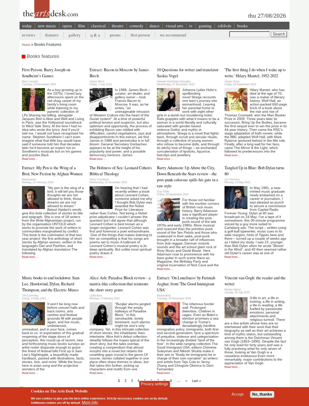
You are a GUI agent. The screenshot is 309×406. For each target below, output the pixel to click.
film (81, 25)
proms (115, 35)
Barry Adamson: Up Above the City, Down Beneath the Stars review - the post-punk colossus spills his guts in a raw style (187, 177)
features (52, 35)
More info (90, 402)
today (27, 25)
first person (140, 35)
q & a (95, 35)
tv (191, 25)
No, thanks (262, 394)
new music (47, 25)
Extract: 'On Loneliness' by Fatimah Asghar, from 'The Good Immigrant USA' (186, 284)
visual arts (174, 25)
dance (154, 25)
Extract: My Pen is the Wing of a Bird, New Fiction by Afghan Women (52, 170)
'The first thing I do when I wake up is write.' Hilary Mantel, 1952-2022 (255, 72)
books (242, 25)
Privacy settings (154, 384)
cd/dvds (224, 25)
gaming (205, 25)
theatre (118, 25)
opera (67, 25)
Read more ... (30, 158)
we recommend (173, 35)
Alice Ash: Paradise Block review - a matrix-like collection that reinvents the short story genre (120, 284)
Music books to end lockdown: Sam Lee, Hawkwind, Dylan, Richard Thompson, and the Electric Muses (50, 284)
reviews (28, 35)
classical (98, 25)
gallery (75, 35)
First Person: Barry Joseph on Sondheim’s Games (46, 72)
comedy (136, 25)
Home (26, 45)
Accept (237, 394)
